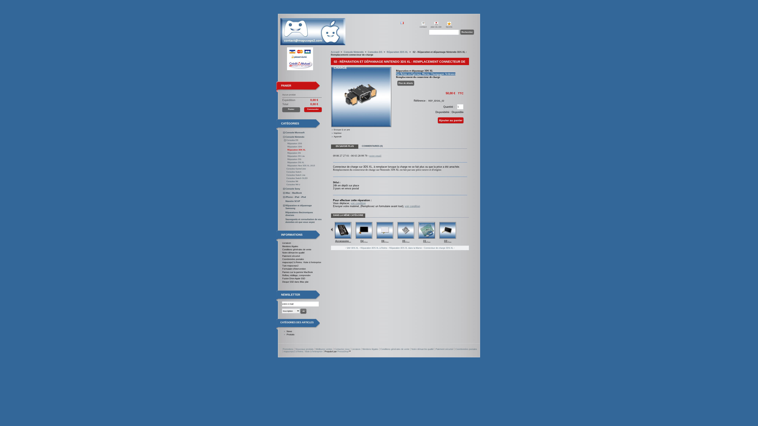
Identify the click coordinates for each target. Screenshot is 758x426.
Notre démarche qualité (293, 252)
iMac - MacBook (293, 193)
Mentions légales (290, 246)
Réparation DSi (294, 159)
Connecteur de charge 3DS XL (438, 248)
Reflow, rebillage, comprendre (296, 275)
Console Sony (292, 189)
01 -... (427, 241)
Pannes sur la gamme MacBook (297, 272)
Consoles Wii (292, 181)
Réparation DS (294, 153)
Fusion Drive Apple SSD (293, 278)
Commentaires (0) (372, 146)
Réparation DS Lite (296, 156)
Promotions (288, 349)
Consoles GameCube (296, 169)
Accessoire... (343, 241)
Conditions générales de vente (296, 249)
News (289, 331)
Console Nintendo (294, 137)
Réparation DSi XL (295, 162)
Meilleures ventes (324, 349)
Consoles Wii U (293, 184)
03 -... (447, 241)
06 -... (385, 241)
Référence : (420, 100)
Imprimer (337, 133)
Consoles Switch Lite (295, 175)
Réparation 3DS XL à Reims (373, 248)
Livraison (286, 243)
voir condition (358, 203)
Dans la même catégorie (348, 215)
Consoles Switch (293, 172)
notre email (375, 155)
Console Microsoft (295, 132)
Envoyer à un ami (342, 130)
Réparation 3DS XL (296, 150)
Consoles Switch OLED (297, 178)
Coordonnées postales (293, 259)
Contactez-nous (342, 349)
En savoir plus (345, 146)
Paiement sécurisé (291, 256)
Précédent (332, 229)
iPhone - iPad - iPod (295, 197)
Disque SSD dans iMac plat (295, 282)
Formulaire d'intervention (294, 269)
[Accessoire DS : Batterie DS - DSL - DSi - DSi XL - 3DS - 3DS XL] (343, 237)
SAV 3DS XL (352, 248)
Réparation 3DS (294, 147)
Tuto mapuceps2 (290, 265)
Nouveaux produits (305, 349)
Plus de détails (406, 83)
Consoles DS (292, 140)
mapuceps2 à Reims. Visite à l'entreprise (301, 262)
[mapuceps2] (312, 43)
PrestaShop (343, 351)
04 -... (364, 241)
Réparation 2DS (294, 143)
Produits (291, 334)
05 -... (406, 241)
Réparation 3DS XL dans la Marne (405, 248)
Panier (286, 85)
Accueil (335, 52)
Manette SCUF (292, 201)
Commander (313, 109)
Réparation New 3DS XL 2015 (301, 165)
